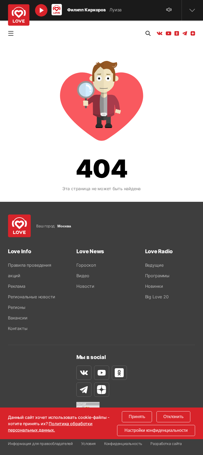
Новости (85, 286)
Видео (82, 275)
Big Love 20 (157, 296)
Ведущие (154, 265)
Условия (88, 443)
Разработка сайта (166, 443)
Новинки (154, 286)
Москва (64, 226)
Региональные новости (31, 296)
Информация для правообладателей (40, 443)
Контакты (17, 328)
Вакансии (17, 317)
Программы (157, 275)
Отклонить (173, 416)
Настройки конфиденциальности (156, 430)
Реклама (16, 286)
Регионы (16, 307)
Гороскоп (86, 265)
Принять (137, 416)
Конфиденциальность (123, 443)
